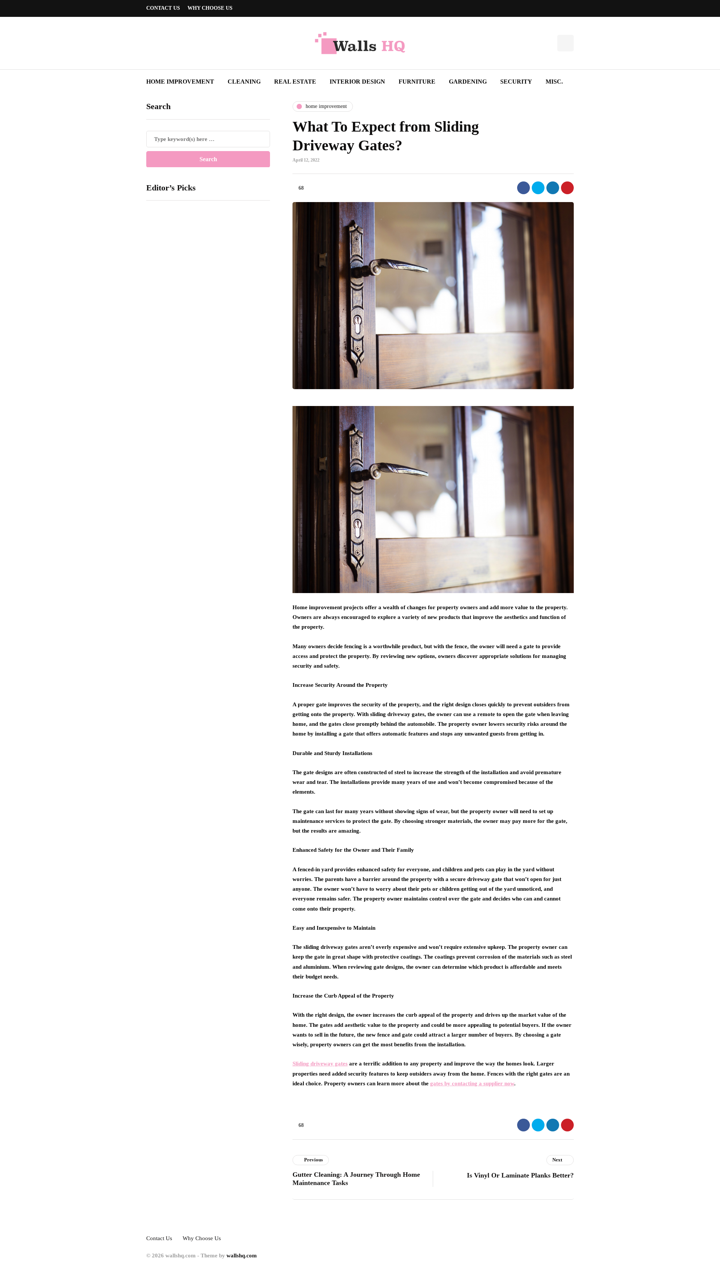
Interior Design (357, 81)
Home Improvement (180, 81)
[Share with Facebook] (523, 187)
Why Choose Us (210, 8)
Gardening (468, 81)
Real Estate (295, 81)
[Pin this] (567, 187)
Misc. (554, 81)
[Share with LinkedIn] (552, 187)
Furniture (417, 81)
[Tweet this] (538, 187)
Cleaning (244, 81)
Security (516, 81)
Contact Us (163, 8)
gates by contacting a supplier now (472, 1083)
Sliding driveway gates (320, 1064)
